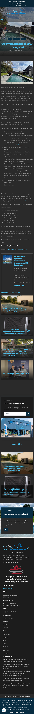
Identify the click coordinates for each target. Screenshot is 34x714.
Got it (22, 712)
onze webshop (23, 201)
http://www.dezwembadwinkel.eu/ (17, 249)
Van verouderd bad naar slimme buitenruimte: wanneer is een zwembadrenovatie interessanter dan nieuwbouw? (16, 673)
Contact (5, 647)
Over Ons (6, 627)
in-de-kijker (16, 38)
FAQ (4, 640)
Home (10, 38)
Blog (4, 644)
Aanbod (5, 631)
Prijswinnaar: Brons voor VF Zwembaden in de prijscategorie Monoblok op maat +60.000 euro (17, 685)
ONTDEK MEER (19, 286)
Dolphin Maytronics (18, 145)
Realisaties (6, 634)
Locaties (5, 653)
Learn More (14, 712)
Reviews (5, 637)
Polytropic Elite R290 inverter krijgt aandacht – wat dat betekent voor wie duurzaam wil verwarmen (17, 666)
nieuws (23, 38)
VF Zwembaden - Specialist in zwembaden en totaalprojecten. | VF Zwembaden (21, 260)
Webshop (6, 650)
